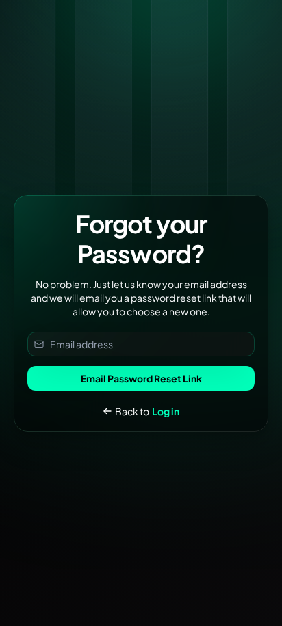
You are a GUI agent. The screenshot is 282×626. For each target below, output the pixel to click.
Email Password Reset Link (141, 378)
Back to (147, 411)
